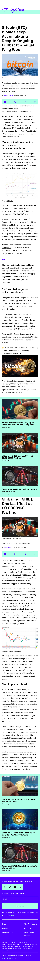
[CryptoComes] (13, 10)
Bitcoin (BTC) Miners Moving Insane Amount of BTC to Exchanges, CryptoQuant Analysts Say (19, 351)
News (4, 924)
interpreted (6, 247)
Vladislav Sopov (8, 95)
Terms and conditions (9, 958)
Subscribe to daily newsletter (13, 893)
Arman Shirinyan (8, 547)
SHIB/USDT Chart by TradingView (11, 651)
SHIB (28, 603)
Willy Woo (10, 201)
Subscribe (20, 906)
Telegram (20, 887)
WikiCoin (5, 928)
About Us (27, 928)
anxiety (26, 326)
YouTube (15, 887)
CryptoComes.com (16, 538)
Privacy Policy (13, 915)
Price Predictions (30, 924)
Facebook (4, 887)
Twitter (9, 887)
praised (5, 320)
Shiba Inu (8, 560)
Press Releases (7, 933)
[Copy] (35, 102)
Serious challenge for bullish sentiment (17, 111)
